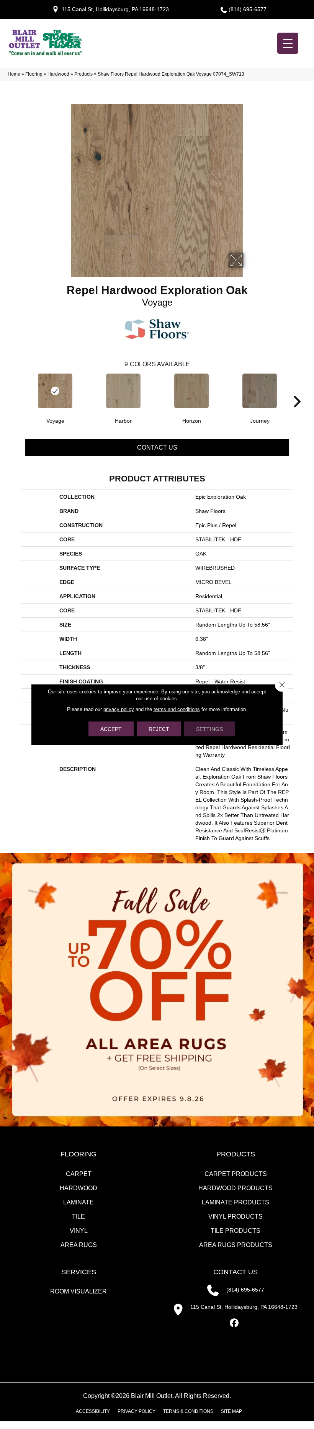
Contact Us (157, 447)
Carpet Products (235, 1174)
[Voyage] (55, 391)
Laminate (78, 1202)
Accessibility (93, 1411)
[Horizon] (191, 391)
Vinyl (79, 1230)
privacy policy (118, 709)
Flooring (34, 74)
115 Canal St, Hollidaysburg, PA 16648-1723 (115, 9)
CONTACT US (235, 1272)
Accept (111, 729)
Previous (17, 390)
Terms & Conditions (188, 1411)
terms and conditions (177, 709)
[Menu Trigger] (287, 43)
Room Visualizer (78, 1291)
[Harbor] (123, 391)
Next (297, 390)
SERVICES (78, 1272)
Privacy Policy (136, 1411)
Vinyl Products (235, 1216)
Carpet (79, 1174)
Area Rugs (79, 1245)
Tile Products (235, 1230)
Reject (159, 729)
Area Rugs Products (235, 1245)
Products (83, 74)
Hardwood (58, 74)
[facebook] (234, 1323)
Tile (78, 1216)
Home (14, 74)
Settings (209, 729)
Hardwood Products (235, 1188)
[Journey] (260, 391)
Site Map (231, 1411)
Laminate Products (235, 1202)
